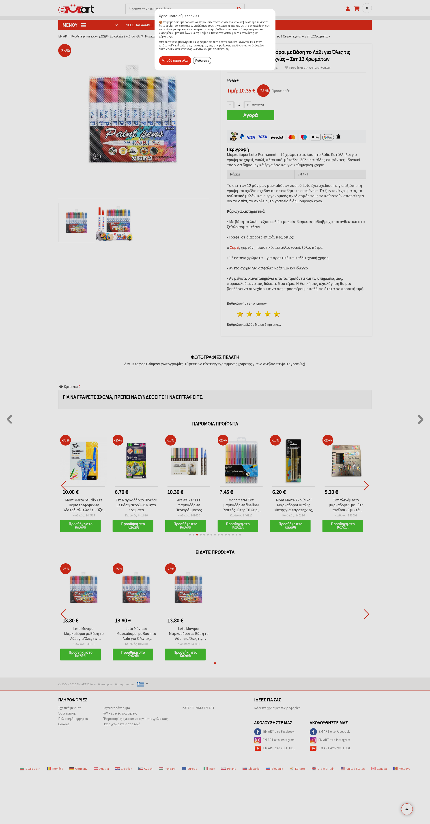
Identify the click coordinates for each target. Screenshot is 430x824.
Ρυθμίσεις (202, 60)
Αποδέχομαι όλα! (175, 60)
